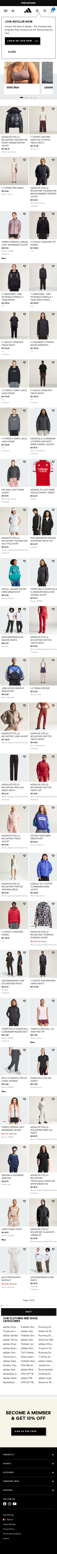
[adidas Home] (28, 10)
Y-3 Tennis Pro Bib (39, 688)
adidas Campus (10, 1353)
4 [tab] (35, 96)
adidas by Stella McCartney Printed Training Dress (12, 887)
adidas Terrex (10, 1340)
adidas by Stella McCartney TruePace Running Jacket (42, 935)
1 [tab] (21, 96)
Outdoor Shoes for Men (10, 1365)
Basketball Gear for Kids (10, 1382)
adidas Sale (27, 1331)
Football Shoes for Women (28, 1335)
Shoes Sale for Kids (28, 1357)
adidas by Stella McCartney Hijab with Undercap (42, 1232)
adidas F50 (26, 1378)
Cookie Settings (9, 1524)
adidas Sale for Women (28, 1348)
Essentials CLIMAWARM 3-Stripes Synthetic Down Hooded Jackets (42, 442)
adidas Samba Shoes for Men (10, 1370)
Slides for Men (46, 1331)
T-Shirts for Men (46, 1357)
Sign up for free (26, 1431)
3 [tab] (30, 96)
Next (29, 1312)
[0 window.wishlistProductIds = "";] (13, 11)
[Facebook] (4, 1504)
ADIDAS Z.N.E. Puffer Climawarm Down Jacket (41, 887)
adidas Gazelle (10, 1378)
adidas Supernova (46, 1378)
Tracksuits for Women (10, 1357)
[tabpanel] (28, 709)
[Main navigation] (5, 10)
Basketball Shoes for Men (10, 1374)
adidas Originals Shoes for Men (10, 1327)
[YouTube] (14, 1504)
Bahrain (10, 1520)
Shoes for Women (46, 1382)
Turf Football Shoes (28, 1353)
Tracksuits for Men (10, 1331)
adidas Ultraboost (46, 1344)
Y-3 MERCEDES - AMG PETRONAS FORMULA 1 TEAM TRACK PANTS (41, 297)
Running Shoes (46, 1335)
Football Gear (28, 1361)
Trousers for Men (46, 1348)
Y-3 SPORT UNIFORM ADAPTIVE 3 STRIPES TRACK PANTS (40, 140)
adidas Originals (10, 1344)
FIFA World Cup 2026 (28, 1365)
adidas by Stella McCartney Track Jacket (11, 839)
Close (12, 52)
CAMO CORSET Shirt (12, 1229)
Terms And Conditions (12, 1534)
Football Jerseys (28, 1344)
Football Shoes (28, 1327)
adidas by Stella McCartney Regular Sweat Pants (13, 788)
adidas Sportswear (10, 1348)
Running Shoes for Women (46, 1353)
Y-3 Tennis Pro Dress (13, 188)
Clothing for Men (46, 1374)
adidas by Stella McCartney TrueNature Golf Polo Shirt (15, 541)
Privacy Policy (8, 1529)
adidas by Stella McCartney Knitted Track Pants (41, 640)
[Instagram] (9, 1504)
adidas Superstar (10, 1361)
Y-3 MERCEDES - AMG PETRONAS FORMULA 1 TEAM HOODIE (13, 297)
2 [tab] (26, 96)
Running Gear (45, 1370)
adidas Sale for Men (28, 1340)
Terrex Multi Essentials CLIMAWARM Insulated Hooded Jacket (43, 592)
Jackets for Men (46, 1365)
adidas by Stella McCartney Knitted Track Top (41, 788)
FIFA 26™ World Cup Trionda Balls (28, 1374)
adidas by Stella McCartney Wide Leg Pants (41, 1130)
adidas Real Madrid (28, 1370)
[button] (24, 109)
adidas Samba (10, 1335)
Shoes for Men (46, 1340)
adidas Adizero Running (46, 1361)
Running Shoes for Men (46, 1327)
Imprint (6, 1539)
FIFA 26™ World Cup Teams (28, 1382)
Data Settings (8, 1515)
